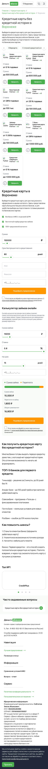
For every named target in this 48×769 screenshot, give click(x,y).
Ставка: (5, 342)
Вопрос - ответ (10, 676)
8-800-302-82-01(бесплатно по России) (26, 628)
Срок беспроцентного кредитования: (17, 248)
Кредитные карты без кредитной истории (18, 13)
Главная (5, 10)
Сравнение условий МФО (14, 671)
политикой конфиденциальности (15, 759)
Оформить (15, 82)
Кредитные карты (18, 10)
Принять (8, 764)
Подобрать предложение (24, 291)
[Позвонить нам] (39, 3)
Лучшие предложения (13, 650)
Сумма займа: (7, 328)
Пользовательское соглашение (17, 696)
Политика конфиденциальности (17, 691)
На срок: (5, 357)
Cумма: (5, 234)
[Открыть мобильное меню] (44, 3)
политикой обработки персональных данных (17, 300)
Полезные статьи (11, 655)
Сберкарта (12, 48)
